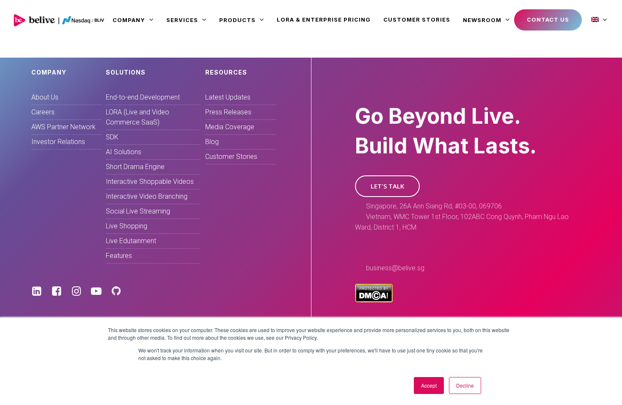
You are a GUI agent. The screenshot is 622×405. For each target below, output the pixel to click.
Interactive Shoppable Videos (150, 182)
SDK (112, 137)
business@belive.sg (395, 268)
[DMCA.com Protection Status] (374, 300)
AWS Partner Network (63, 127)
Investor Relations (58, 142)
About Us (44, 97)
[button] (387, 186)
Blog (212, 142)
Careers (43, 112)
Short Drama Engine (135, 167)
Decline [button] (465, 385)
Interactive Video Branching (146, 196)
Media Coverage (229, 127)
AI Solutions (123, 152)
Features (119, 256)
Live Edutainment (131, 241)
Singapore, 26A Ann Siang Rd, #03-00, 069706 (434, 206)
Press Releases (228, 112)
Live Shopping (126, 226)
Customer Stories (231, 157)
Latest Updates (227, 97)
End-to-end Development (143, 97)
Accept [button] (429, 385)
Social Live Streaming (138, 211)
